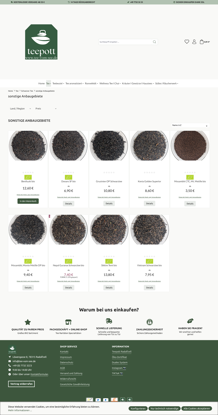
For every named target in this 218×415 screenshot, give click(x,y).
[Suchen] (154, 42)
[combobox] (125, 42)
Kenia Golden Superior (149, 181)
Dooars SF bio (68, 181)
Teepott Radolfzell (121, 351)
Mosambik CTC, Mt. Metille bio (190, 181)
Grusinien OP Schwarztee (109, 181)
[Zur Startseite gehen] (41, 42)
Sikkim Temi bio (109, 265)
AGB (62, 368)
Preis (38, 108)
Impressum (66, 357)
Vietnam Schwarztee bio (149, 265)
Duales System (120, 362)
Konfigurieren (138, 408)
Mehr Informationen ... (20, 410)
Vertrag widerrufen (21, 383)
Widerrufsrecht (68, 378)
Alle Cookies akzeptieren (197, 408)
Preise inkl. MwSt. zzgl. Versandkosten (28, 194)
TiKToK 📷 (117, 373)
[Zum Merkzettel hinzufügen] (45, 134)
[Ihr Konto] (194, 42)
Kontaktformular (39, 374)
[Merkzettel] (187, 42)
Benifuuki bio (28, 181)
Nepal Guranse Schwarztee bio (68, 265)
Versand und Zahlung (71, 373)
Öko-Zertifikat (119, 357)
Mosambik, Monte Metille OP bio (28, 265)
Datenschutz (66, 362)
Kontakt (64, 351)
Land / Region (17, 108)
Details (68, 203)
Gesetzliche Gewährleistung (75, 384)
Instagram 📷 (119, 368)
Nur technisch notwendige (164, 408)
